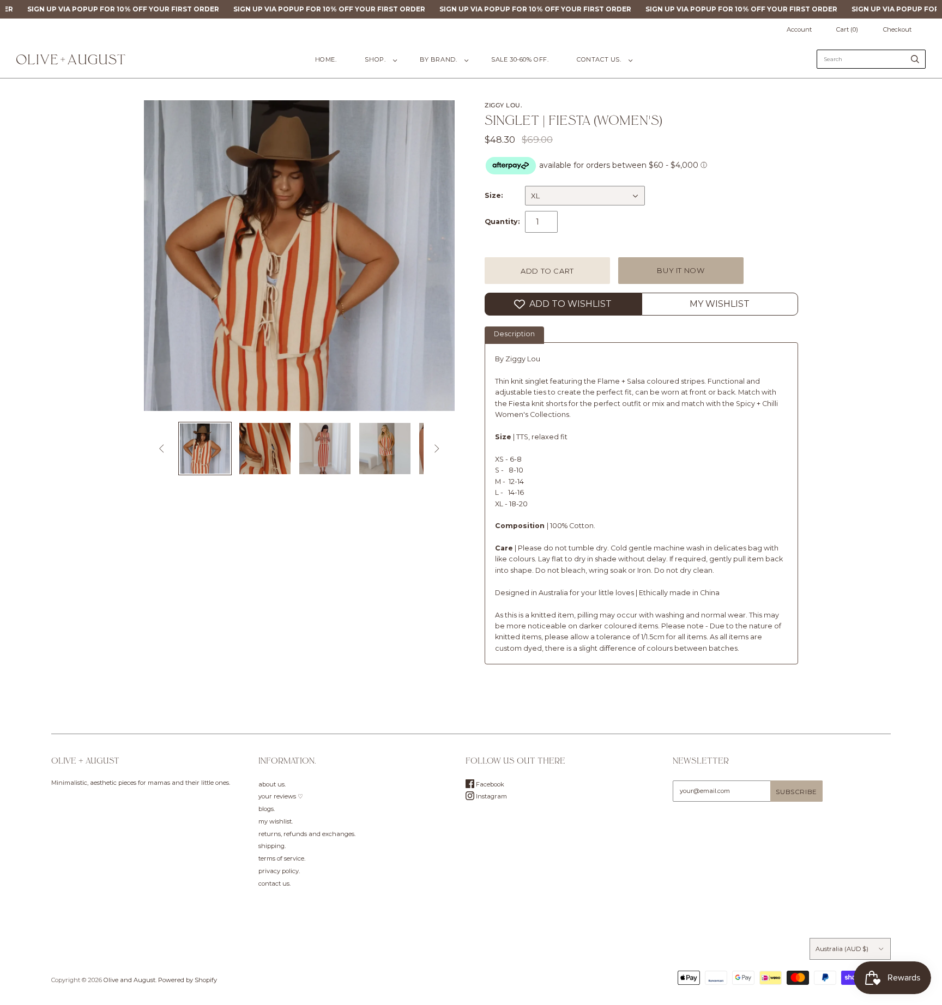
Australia (842, 949)
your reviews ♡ (280, 796)
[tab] (514, 335)
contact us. (599, 59)
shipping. (272, 846)
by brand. (438, 59)
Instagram (490, 796)
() (847, 29)
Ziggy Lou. (504, 105)
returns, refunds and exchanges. (306, 834)
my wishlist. (275, 821)
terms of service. (281, 858)
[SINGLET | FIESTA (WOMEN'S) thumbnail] (205, 448)
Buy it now (681, 270)
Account (799, 29)
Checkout (897, 29)
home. (326, 59)
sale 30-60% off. (519, 59)
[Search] (915, 59)
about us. (272, 784)
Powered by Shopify (187, 980)
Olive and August (129, 980)
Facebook (489, 784)
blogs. (266, 809)
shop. (375, 59)
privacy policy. (279, 871)
